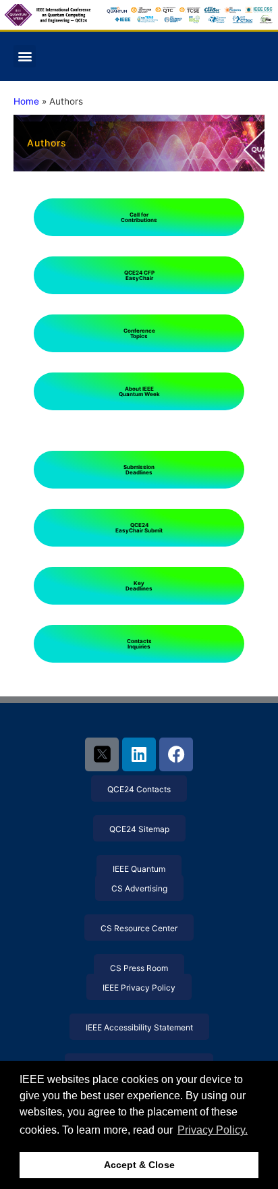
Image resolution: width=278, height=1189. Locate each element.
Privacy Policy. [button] (212, 1130)
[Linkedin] (139, 754)
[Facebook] (176, 754)
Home (26, 101)
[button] (24, 56)
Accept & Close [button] (139, 1164)
